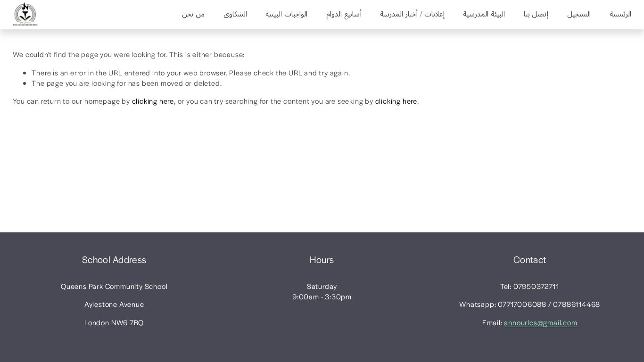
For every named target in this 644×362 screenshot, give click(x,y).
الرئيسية (620, 14)
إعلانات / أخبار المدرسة (412, 14)
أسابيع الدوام (344, 14)
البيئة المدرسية (484, 14)
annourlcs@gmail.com (540, 322)
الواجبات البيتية (286, 14)
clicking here (153, 101)
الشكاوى (235, 14)
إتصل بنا (536, 14)
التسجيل (579, 14)
